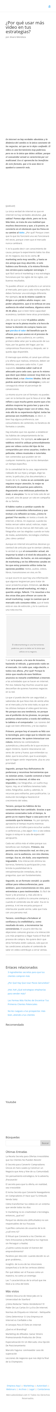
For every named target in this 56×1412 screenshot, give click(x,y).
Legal (31, 1389)
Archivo (22, 1389)
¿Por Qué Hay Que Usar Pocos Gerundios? (28, 982)
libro (35, 830)
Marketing (29, 1385)
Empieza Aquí (14, 1385)
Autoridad (42, 1385)
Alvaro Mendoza (18, 37)
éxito (21, 232)
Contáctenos (43, 1389)
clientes (29, 378)
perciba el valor (18, 330)
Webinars (11, 1389)
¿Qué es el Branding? (16, 1329)
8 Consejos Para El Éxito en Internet (23, 1324)
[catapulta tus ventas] (28, 1094)
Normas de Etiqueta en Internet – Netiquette (28, 1312)
